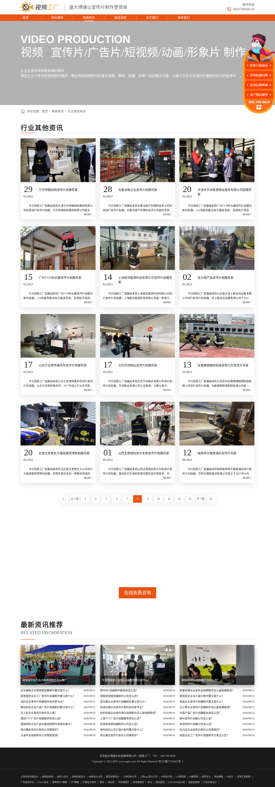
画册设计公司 (95, 776)
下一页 (200, 498)
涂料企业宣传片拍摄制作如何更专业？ (43, 701)
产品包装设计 (210, 782)
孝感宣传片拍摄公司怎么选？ (197, 724)
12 (179, 498)
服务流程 (120, 17)
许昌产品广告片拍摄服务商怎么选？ (200, 712)
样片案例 (57, 17)
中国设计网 (167, 776)
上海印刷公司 (129, 776)
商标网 (111, 782)
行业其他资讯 (77, 111)
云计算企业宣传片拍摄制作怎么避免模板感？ (206, 707)
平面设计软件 (89, 782)
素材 (102, 782)
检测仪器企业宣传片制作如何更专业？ (122, 707)
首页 (26, 17)
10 (158, 498)
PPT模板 (75, 782)
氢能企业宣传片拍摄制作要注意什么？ (202, 701)
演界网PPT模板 (59, 782)
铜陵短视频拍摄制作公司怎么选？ (119, 696)
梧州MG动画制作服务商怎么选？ (119, 690)
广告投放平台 (27, 782)
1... (64, 498)
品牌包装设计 (78, 776)
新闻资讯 (89, 17)
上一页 (75, 498)
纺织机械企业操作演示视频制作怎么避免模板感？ (129, 712)
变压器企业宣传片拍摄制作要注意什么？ (123, 701)
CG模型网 (181, 776)
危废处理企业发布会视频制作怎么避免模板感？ (207, 690)
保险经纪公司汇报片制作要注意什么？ (122, 729)
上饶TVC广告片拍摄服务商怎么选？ (121, 718)
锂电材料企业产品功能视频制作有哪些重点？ (47, 724)
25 (211, 498)
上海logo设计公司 (148, 776)
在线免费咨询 (137, 592)
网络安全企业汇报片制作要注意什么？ (202, 696)
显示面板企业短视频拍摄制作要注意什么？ (45, 690)
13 (190, 498)
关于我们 (152, 17)
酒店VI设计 (62, 776)
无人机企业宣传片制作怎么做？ (39, 712)
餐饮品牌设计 (112, 776)
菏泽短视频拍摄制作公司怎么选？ (119, 724)
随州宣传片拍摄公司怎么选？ (197, 718)
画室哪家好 (138, 782)
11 (169, 498)
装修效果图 (47, 776)
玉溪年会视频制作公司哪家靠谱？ (40, 735)
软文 (150, 782)
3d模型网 (193, 776)
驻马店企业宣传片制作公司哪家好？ (200, 729)
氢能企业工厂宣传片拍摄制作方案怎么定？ (204, 735)
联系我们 (184, 17)
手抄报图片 (123, 782)
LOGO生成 (43, 782)
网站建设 (160, 782)
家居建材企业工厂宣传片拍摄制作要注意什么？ (48, 696)
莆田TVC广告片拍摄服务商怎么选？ (41, 718)
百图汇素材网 (243, 776)
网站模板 (218, 776)
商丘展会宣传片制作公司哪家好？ (119, 735)
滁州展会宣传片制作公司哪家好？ (40, 729)
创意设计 (206, 776)
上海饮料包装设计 (30, 776)
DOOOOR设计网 (176, 782)
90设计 (230, 776)
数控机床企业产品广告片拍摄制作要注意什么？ (48, 707)
